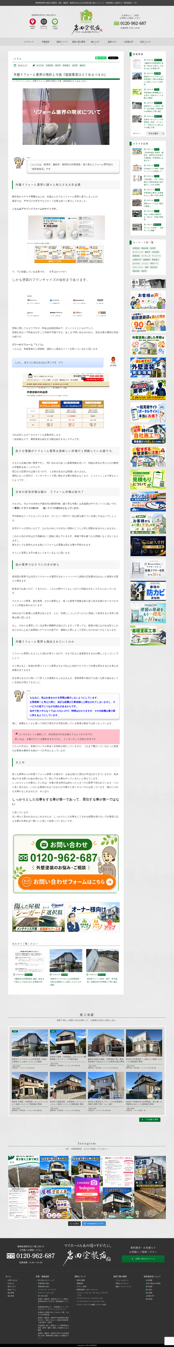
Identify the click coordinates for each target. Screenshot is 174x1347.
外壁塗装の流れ (43, 1283)
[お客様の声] (148, 301)
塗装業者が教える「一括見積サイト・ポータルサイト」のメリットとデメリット (53, 1308)
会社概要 (149, 1280)
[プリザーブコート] (148, 569)
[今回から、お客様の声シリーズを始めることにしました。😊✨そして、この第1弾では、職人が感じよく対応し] (24, 1203)
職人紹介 (149, 1290)
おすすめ (40, 65)
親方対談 (149, 1299)
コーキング (145, 256)
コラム (28, 81)
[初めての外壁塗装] (148, 368)
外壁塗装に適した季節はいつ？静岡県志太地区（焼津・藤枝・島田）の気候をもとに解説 (53, 1328)
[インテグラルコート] (148, 613)
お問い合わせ (12, 1280)
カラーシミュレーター (46, 1293)
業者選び (66, 65)
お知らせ (11, 1283)
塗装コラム (112, 42)
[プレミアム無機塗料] (148, 546)
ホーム (8, 1276)
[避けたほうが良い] (148, 390)
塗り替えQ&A (43, 1296)
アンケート (156, 256)
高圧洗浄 (153, 267)
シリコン (144, 263)
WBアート (154, 263)
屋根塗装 (144, 248)
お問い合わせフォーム (145, 1259)
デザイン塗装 (81, 1286)
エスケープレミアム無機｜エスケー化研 (91, 1305)
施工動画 (11, 1296)
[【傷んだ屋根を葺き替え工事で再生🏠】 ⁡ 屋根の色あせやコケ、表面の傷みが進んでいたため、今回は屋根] (24, 1171)
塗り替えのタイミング (46, 1280)
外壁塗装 (49, 65)
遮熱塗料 (136, 271)
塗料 (146, 267)
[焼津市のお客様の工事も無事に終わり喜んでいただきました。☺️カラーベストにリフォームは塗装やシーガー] (87, 1203)
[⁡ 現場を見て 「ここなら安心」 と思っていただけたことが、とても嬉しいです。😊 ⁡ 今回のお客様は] (55, 1171)
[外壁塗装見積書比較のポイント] (148, 479)
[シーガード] (38, 917)
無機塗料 (146, 260)
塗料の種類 (81, 1280)
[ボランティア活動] (148, 502)
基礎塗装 (136, 256)
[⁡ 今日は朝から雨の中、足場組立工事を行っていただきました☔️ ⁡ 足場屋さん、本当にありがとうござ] (150, 1171)
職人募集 (149, 1293)
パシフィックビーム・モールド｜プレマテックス (92, 1294)
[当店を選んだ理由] (148, 323)
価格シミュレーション (124, 1286)
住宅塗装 (155, 252)
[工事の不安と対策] (148, 524)
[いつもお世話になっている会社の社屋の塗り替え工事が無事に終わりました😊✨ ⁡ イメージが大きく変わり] (118, 1203)
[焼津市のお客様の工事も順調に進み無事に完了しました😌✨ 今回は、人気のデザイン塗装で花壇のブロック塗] (150, 1203)
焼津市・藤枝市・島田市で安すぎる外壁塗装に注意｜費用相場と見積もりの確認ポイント (53, 1335)
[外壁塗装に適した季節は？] (148, 345)
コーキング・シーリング (47, 1290)
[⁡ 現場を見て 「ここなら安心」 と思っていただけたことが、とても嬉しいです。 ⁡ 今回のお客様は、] (118, 1171)
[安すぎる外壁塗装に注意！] (148, 457)
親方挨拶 (149, 1286)
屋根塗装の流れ (43, 1286)
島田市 (58, 65)
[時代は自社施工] (148, 435)
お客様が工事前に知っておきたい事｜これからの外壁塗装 (53, 1313)
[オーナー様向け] (93, 917)
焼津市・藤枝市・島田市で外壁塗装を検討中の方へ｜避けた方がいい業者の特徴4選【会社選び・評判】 (53, 1320)
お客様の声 (128, 42)
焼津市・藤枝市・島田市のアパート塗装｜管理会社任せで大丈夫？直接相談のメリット (53, 1301)
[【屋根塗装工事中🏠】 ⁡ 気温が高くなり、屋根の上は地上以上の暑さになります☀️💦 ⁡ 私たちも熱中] (55, 1203)
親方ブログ (12, 1286)
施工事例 (11, 1293)
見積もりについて (122, 1283)
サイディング (138, 252)
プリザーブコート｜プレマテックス (90, 1298)
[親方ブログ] (148, 284)
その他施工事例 (151, 1119)
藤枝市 (82, 65)
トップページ (29, 42)
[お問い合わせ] (66, 864)
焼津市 (75, 65)
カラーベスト (138, 267)
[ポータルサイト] (148, 412)
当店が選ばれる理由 (153, 1283)
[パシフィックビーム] (148, 591)
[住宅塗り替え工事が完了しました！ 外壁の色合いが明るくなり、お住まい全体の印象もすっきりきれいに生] (87, 1171)
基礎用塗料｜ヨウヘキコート (87, 1290)
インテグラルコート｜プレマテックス (90, 1301)
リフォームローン (122, 1280)
